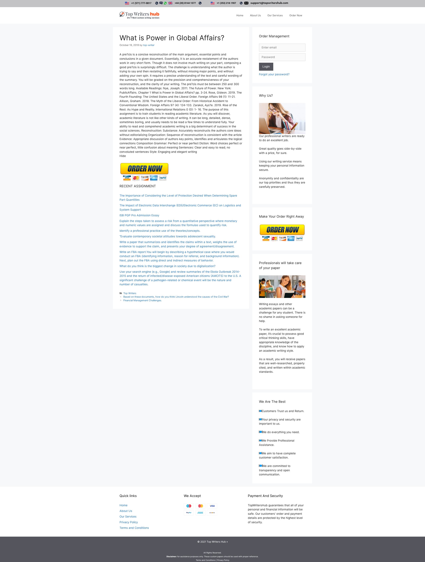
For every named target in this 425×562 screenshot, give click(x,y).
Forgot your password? (274, 74)
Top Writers (129, 293)
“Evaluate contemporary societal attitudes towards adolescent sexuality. (168, 236)
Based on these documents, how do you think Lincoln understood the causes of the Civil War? (176, 296)
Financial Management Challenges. (142, 300)
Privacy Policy (129, 522)
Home (239, 15)
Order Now (295, 15)
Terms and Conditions (134, 527)
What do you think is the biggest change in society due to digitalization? (167, 266)
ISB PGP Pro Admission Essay (139, 215)
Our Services (275, 15)
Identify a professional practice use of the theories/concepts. (160, 230)
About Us (255, 15)
